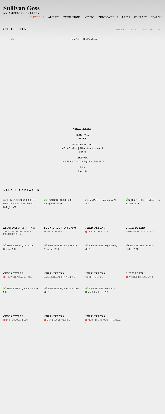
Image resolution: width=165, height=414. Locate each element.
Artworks (36, 17)
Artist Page (147, 29)
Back (159, 29)
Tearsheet (133, 29)
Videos (89, 17)
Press (126, 17)
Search (156, 17)
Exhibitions (72, 17)
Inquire (120, 29)
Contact (140, 17)
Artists (53, 17)
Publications (108, 17)
